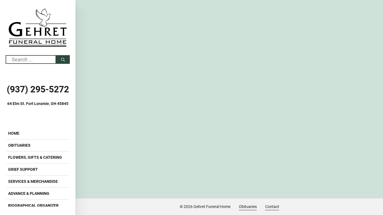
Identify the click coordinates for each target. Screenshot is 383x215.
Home (13, 133)
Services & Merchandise (33, 181)
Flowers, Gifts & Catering (35, 157)
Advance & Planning (28, 193)
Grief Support (23, 169)
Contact (272, 206)
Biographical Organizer (33, 205)
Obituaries (19, 145)
